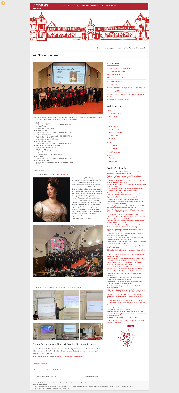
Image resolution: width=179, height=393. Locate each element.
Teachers (112, 138)
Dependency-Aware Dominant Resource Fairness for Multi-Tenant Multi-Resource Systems (126, 202)
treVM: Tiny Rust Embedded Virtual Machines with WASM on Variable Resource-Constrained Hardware (126, 206)
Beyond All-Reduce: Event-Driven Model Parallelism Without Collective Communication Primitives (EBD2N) (126, 259)
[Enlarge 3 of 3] (100, 327)
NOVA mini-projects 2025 (115, 74)
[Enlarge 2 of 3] (77, 327)
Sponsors (112, 123)
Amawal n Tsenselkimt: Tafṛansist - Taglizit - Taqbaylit (124, 271)
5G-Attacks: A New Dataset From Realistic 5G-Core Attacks (126, 300)
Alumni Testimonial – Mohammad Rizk (119, 68)
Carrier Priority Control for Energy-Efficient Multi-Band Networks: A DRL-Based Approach (125, 211)
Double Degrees (114, 135)
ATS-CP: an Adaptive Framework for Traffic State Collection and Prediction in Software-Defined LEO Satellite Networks (126, 291)
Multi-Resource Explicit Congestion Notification (122, 199)
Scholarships (113, 116)
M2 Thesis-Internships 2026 (116, 71)
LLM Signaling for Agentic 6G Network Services (122, 214)
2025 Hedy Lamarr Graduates (116, 78)
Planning (119, 48)
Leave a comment (77, 356)
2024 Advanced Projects (91, 376)
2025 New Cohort (113, 84)
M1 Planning (113, 145)
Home (99, 48)
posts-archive (43, 356)
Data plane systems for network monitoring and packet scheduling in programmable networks (124, 306)
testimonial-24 (58, 356)
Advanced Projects (115, 129)
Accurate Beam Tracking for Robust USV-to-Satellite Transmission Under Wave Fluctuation (124, 278)
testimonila (67, 356)
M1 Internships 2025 (113, 91)
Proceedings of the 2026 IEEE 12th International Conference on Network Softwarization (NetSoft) (126, 172)
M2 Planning (113, 148)
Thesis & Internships (115, 132)
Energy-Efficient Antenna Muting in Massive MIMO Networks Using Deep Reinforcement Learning (123, 226)
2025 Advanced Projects (115, 81)
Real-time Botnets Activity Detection (119, 309)
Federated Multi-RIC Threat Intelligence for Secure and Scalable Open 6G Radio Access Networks (124, 263)
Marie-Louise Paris (63, 174)
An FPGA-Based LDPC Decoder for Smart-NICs (122, 318)
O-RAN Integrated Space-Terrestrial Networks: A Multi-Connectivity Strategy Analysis (125, 234)
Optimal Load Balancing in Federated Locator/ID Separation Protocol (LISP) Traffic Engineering (126, 217)
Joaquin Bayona (39, 369)
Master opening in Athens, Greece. (118, 100)
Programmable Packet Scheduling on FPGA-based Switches (126, 302)
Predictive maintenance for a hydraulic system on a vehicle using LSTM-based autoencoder (125, 181)
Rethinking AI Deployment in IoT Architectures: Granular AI (126, 311)
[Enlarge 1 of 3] (53, 327)
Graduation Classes (115, 113)
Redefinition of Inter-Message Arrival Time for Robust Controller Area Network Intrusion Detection (124, 177)
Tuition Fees (113, 161)
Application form (114, 158)
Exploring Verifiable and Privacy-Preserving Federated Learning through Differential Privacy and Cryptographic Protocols (125, 296)
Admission (143, 48)
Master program (109, 48)
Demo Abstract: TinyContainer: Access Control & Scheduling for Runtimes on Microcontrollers (126, 242)
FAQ (110, 119)
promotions (44, 363)
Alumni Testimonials (130, 48)
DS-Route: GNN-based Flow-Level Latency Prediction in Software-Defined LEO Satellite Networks (125, 238)
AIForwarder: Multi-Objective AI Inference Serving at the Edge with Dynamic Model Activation (125, 193)
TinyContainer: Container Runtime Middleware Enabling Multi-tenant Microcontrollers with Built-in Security (125, 189)
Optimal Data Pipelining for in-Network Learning (122, 197)
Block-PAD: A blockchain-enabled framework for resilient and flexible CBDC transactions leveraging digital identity (125, 267)
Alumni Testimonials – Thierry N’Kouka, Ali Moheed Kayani (64, 344)
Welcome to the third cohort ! (45, 376)
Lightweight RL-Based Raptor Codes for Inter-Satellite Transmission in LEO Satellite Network (124, 282)
